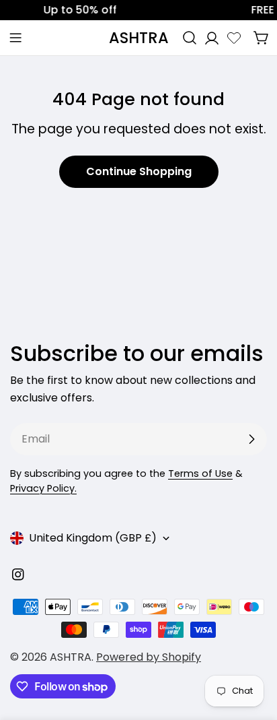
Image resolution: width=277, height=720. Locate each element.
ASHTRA (139, 38)
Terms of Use (200, 473)
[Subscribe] (251, 439)
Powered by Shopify (148, 657)
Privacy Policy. (43, 488)
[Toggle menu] (15, 37)
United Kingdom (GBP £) (93, 538)
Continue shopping (139, 171)
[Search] (189, 37)
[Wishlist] (234, 37)
